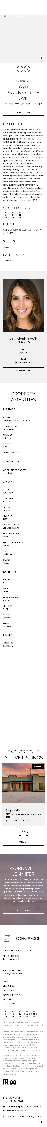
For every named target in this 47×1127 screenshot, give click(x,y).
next (27, 69)
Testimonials (9, 990)
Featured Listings (11, 995)
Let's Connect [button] (23, 910)
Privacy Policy (33, 1116)
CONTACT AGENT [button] (24, 370)
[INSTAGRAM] (12, 1014)
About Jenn (8, 986)
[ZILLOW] (27, 1014)
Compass (16, 1037)
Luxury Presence (16, 1110)
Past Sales (8, 999)
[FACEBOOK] (5, 1014)
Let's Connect (10, 1003)
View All (23, 842)
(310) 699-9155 (12, 956)
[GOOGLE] (19, 1014)
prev (20, 69)
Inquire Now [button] (23, 112)
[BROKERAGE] (34, 1014)
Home (5, 981)
